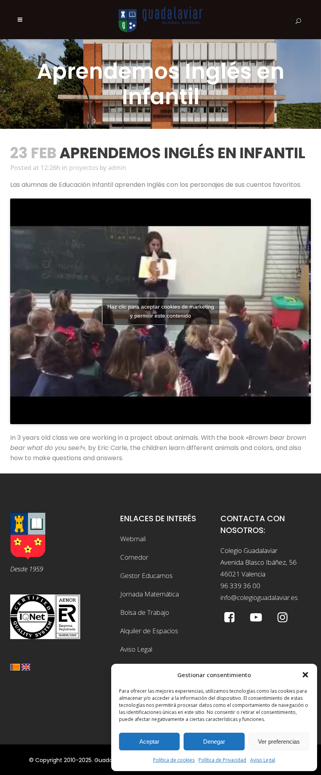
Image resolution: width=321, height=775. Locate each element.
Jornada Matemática (149, 593)
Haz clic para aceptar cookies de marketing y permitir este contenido (160, 311)
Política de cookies (174, 760)
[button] (305, 675)
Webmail (133, 538)
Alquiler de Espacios (149, 630)
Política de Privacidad (222, 760)
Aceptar (149, 741)
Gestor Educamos (146, 575)
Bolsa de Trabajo (144, 612)
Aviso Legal (262, 760)
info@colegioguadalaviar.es (259, 597)
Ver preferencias (279, 741)
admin (117, 167)
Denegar (214, 741)
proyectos (83, 167)
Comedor (134, 557)
